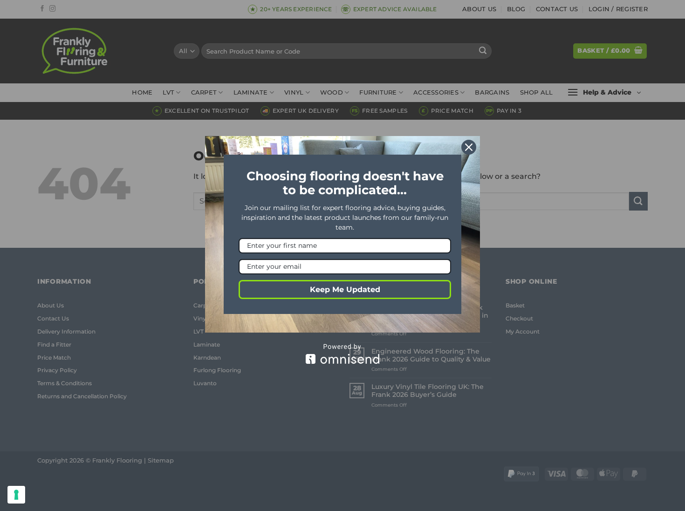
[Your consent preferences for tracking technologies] (16, 495)
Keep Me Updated (345, 289)
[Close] (469, 147)
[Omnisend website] (342, 354)
